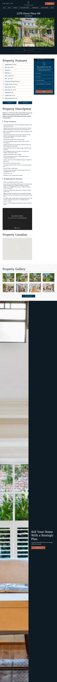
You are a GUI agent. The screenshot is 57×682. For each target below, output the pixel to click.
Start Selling (38, 547)
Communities (35, 7)
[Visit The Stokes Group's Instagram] (12, 3)
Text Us (8, 3)
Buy (9, 7)
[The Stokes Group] (28, 3)
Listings (15, 7)
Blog (52, 7)
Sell (4, 7)
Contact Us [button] (49, 3)
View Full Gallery (29, 50)
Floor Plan (9, 102)
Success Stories (44, 7)
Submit (44, 91)
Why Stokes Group (24, 7)
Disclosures (25, 102)
